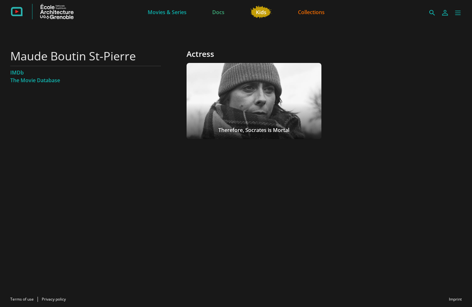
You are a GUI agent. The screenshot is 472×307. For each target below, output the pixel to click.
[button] (457, 12)
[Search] (432, 12)
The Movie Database (35, 80)
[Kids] (261, 11)
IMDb (17, 72)
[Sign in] (445, 12)
